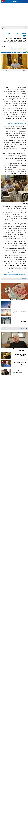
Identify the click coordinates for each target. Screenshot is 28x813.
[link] (13, 291)
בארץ (21, 30)
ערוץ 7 (24, 30)
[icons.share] (2, 1)
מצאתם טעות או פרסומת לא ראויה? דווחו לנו (13, 274)
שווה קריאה (12, 48)
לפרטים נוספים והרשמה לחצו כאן (16, 123)
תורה (23, 48)
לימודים (19, 48)
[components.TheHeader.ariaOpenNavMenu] (23, 1)
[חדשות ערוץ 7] (14, 1)
